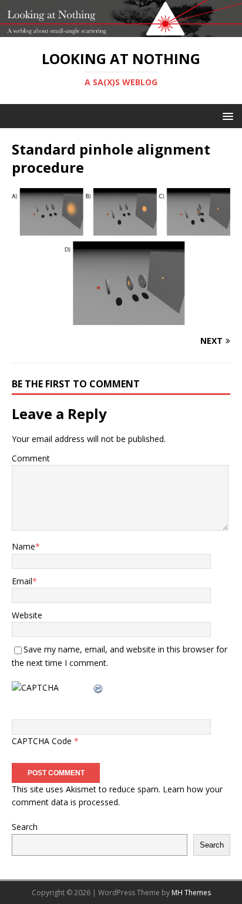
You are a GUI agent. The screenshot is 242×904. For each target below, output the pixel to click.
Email (22, 581)
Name (23, 546)
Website (27, 615)
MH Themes (191, 893)
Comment (31, 458)
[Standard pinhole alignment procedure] (121, 318)
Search (25, 826)
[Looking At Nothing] (121, 30)
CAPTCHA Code (42, 740)
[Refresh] (98, 687)
